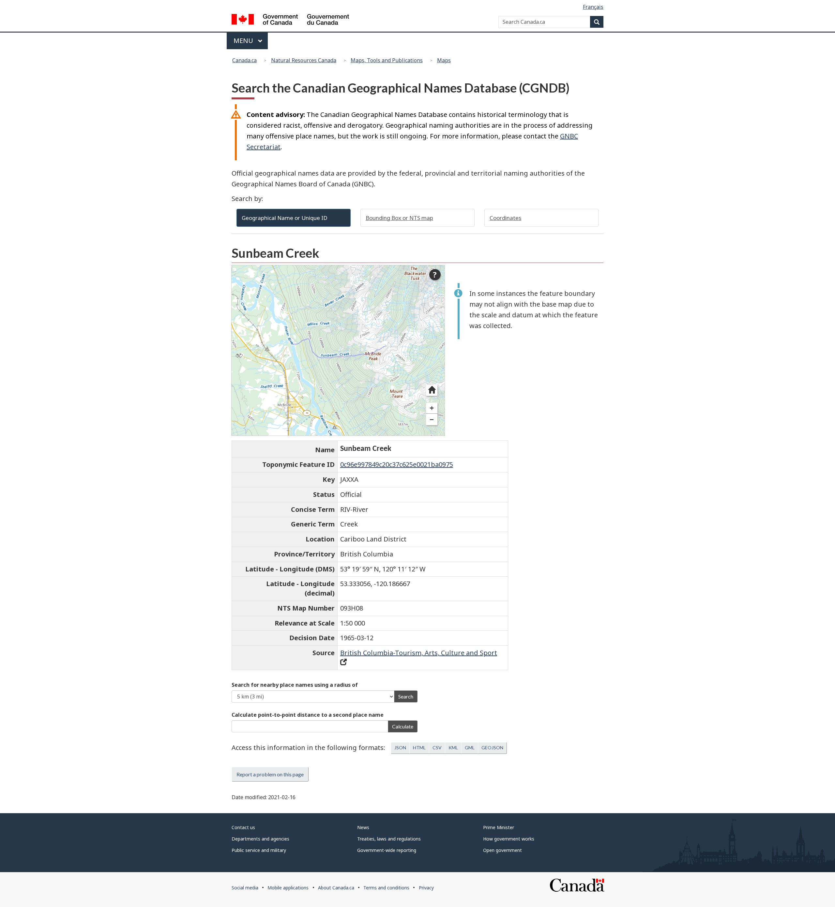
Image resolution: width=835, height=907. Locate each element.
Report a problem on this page (270, 774)
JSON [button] (400, 747)
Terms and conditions (386, 888)
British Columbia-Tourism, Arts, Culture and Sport (418, 652)
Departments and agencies (260, 839)
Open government (502, 850)
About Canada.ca (336, 888)
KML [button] (453, 747)
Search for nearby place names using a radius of (295, 684)
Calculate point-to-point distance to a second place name (308, 714)
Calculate (402, 726)
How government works (508, 839)
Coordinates (505, 218)
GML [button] (470, 747)
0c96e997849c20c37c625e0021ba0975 (396, 464)
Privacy (426, 888)
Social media (245, 888)
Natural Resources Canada (303, 60)
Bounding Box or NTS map (399, 218)
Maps (444, 60)
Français (593, 6)
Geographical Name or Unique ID (284, 218)
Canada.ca (244, 60)
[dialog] (338, 350)
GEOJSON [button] (492, 747)
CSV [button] (437, 747)
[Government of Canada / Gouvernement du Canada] (290, 20)
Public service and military (259, 850)
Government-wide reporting (386, 850)
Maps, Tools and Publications (387, 60)
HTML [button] (419, 747)
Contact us (243, 827)
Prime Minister (498, 827)
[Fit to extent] (431, 390)
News (363, 827)
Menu (244, 40)
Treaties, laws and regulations (389, 839)
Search (405, 696)
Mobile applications (288, 888)
